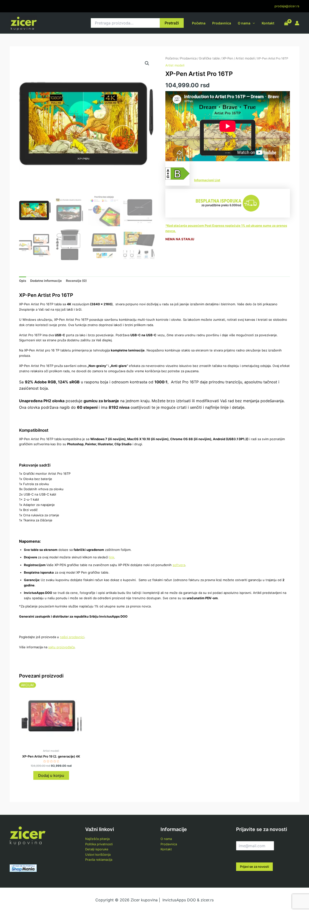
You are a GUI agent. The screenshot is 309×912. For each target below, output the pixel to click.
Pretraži (172, 23)
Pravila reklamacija (98, 859)
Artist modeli (245, 58)
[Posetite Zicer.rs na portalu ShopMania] (23, 868)
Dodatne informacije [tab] (46, 281)
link (111, 557)
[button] (147, 63)
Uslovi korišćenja (98, 854)
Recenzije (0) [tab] (76, 281)
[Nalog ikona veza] (297, 23)
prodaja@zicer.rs (286, 6)
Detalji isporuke (96, 849)
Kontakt (268, 23)
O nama (244, 23)
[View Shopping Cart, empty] (286, 23)
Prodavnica (221, 23)
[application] (252, 23)
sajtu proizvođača (61, 647)
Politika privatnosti (99, 844)
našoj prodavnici (72, 637)
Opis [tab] (22, 281)
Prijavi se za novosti (254, 866)
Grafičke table (209, 58)
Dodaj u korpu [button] (51, 775)
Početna (198, 23)
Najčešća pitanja (97, 839)
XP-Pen (227, 58)
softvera (179, 565)
